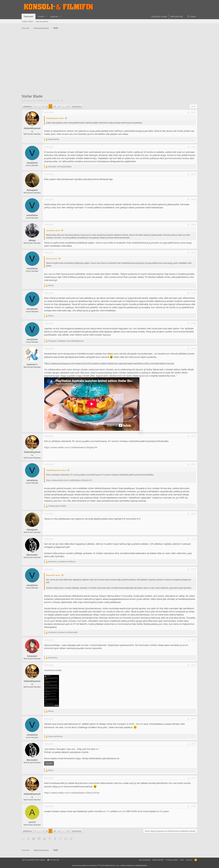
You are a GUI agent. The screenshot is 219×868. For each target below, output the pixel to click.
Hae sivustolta (41, 21)
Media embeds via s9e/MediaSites (134, 865)
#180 (193, 806)
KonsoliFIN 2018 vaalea (34, 859)
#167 (193, 293)
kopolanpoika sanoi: (55, 118)
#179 (193, 778)
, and (66, 341)
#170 (193, 436)
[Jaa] (188, 112)
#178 (193, 744)
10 (54, 106)
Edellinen (28, 106)
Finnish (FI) (54, 859)
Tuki (182, 859)
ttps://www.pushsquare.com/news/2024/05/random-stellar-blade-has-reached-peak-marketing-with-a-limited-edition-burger (109, 363)
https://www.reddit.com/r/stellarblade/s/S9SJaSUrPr (71, 447)
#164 (193, 199)
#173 (193, 539)
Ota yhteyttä (144, 859)
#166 (193, 252)
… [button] (39, 106)
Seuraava (76, 106)
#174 (193, 569)
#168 (193, 323)
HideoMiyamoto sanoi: (56, 470)
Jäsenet (54, 16)
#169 (193, 348)
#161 (193, 112)
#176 (193, 665)
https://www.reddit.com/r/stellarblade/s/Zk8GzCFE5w (72, 792)
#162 (193, 147)
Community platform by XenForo (95, 865)
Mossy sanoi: (52, 258)
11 (59, 106)
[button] (46, 16)
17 (68, 106)
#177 (193, 719)
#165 (193, 224)
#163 (193, 174)
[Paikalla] (32, 125)
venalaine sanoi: (53, 230)
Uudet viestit (27, 21)
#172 (193, 513)
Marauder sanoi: (53, 575)
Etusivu (189, 859)
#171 (193, 464)
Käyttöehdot (158, 859)
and (60, 166)
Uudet (41, 16)
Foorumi (28, 16)
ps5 (62, 100)
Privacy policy (172, 859)
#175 (193, 640)
